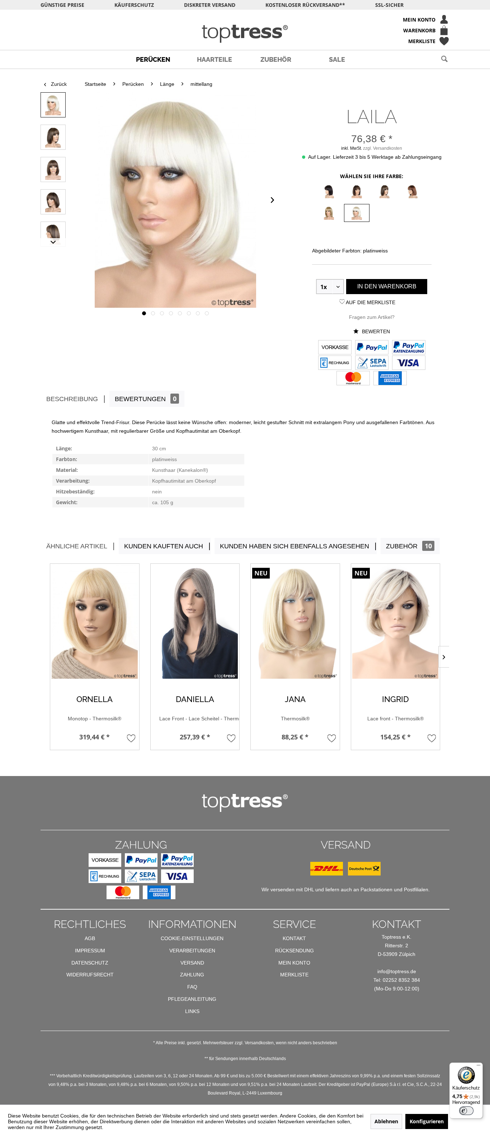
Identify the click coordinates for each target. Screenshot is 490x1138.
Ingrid (395, 699)
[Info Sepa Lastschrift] (371, 363)
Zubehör (409, 546)
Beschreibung (72, 399)
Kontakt (294, 938)
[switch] (466, 1110)
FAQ (192, 987)
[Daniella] (195, 621)
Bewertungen (145, 398)
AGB (90, 938)
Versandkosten (259, 1042)
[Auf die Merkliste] (131, 738)
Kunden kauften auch (163, 546)
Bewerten (375, 331)
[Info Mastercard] (353, 378)
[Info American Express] (390, 378)
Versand (192, 963)
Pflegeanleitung (192, 999)
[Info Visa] (408, 363)
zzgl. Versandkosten (382, 148)
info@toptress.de (396, 971)
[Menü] (478, 1067)
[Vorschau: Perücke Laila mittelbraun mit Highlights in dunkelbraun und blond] (53, 137)
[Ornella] (94, 621)
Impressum (90, 950)
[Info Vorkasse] (334, 348)
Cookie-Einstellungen (192, 938)
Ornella (94, 699)
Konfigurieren (427, 1121)
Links (192, 1011)
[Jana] (295, 621)
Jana (295, 699)
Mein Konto (294, 963)
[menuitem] (245, 19)
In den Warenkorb (386, 286)
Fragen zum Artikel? (372, 317)
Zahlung (192, 974)
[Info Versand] (345, 874)
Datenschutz (89, 963)
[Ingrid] (395, 621)
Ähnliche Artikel (76, 546)
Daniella (195, 699)
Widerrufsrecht (90, 974)
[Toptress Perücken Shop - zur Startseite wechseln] (245, 34)
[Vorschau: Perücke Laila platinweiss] (53, 104)
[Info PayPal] (371, 348)
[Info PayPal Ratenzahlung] (408, 348)
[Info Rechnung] (334, 363)
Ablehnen (386, 1121)
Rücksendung (294, 950)
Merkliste (294, 974)
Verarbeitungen (192, 950)
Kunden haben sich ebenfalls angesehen (294, 546)
